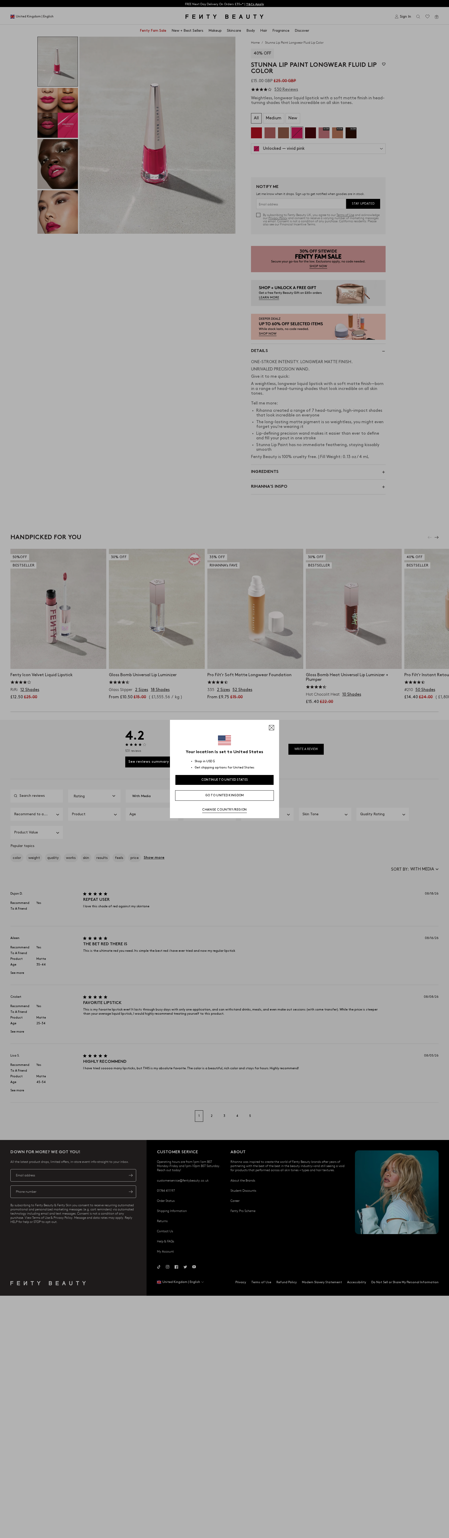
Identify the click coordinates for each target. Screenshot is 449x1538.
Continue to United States (224, 779)
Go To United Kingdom (224, 795)
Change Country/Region (224, 809)
